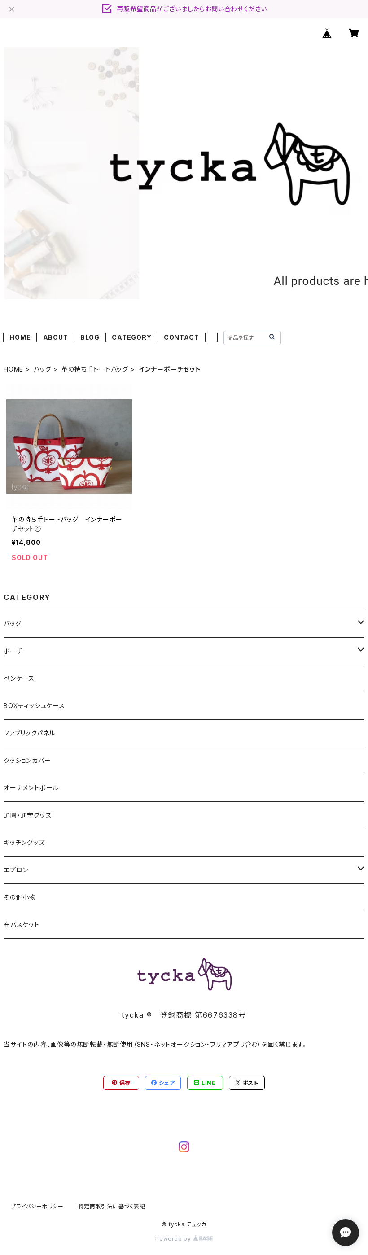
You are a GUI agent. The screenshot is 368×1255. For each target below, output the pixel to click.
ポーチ (13, 651)
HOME (20, 337)
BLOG (90, 337)
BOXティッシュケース (34, 705)
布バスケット (21, 924)
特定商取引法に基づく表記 (111, 1206)
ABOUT (55, 337)
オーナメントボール (31, 787)
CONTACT (181, 337)
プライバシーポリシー (37, 1206)
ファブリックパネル (29, 733)
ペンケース (19, 678)
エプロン (16, 870)
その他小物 (20, 897)
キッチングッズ (24, 842)
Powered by (174, 1238)
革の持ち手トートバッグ (94, 369)
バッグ (42, 369)
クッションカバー (27, 760)
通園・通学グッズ (27, 815)
